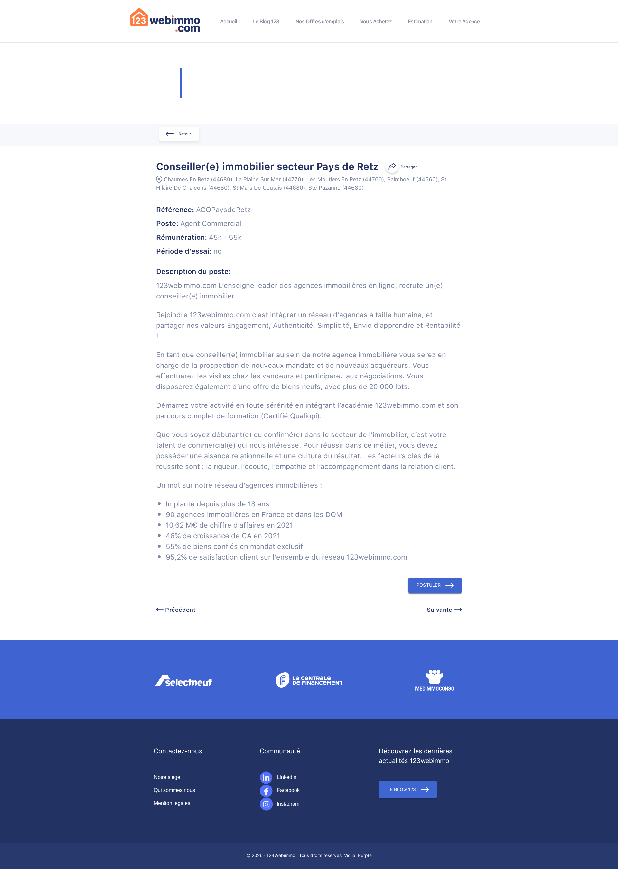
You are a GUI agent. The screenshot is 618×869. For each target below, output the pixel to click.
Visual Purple (358, 855)
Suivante (440, 610)
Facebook (288, 790)
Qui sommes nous (174, 790)
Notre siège (167, 777)
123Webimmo (281, 855)
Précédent (180, 610)
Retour (185, 134)
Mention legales (172, 803)
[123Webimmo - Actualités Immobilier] (165, 30)
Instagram (287, 803)
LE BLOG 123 (401, 789)
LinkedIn (286, 777)
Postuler (429, 585)
